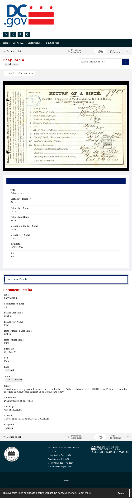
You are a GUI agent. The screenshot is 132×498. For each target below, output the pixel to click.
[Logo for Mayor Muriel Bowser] (109, 449)
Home (6, 43)
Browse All (18, 43)
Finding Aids (52, 43)
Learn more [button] (84, 493)
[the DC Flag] (29, 16)
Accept (121, 493)
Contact (66, 480)
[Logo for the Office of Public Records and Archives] (11, 454)
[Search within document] (125, 62)
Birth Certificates (14, 380)
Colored (10, 370)
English (9, 428)
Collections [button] (34, 43)
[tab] (66, 181)
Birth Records (11, 64)
